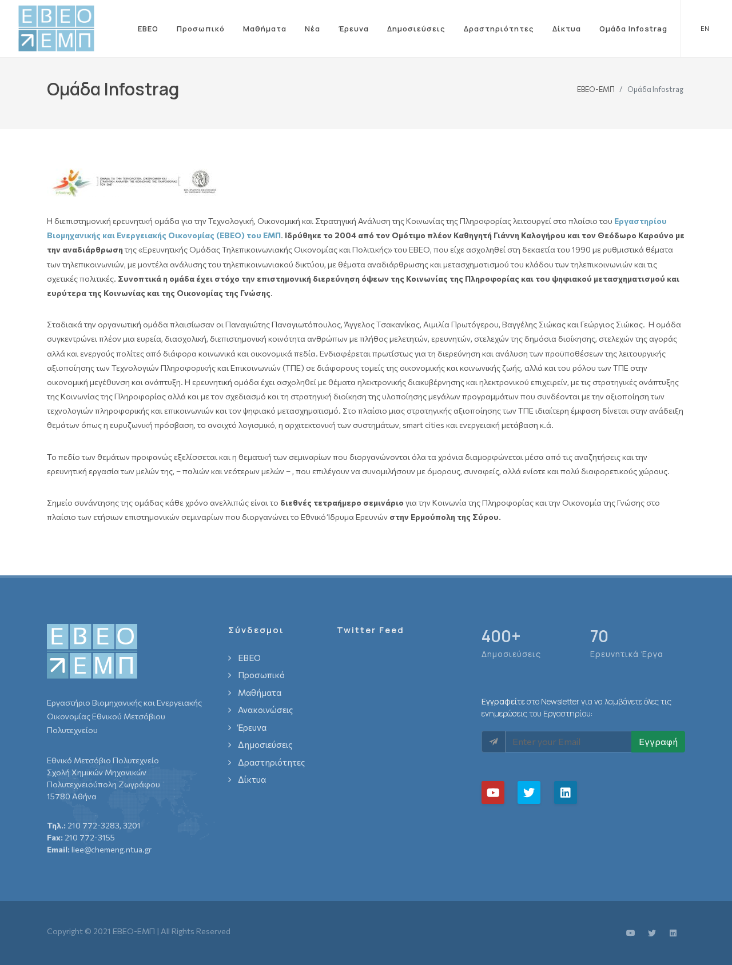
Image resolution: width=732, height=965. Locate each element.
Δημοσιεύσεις (416, 28)
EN (705, 28)
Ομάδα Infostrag (633, 28)
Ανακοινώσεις (265, 709)
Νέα (312, 28)
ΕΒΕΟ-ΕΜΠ (596, 88)
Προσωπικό (201, 28)
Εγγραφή (658, 741)
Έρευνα (354, 28)
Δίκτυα (566, 28)
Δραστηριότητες (499, 28)
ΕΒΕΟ (148, 28)
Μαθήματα (265, 28)
